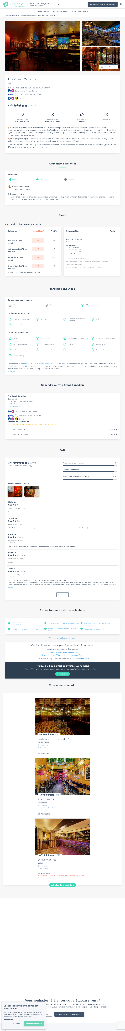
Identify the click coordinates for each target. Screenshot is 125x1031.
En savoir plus (8, 1019)
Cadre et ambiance (90, 469)
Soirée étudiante (101, 350)
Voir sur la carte (14, 406)
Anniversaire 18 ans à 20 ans (78, 338)
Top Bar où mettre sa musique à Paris (25, 629)
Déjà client (46, 1014)
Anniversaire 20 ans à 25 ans (105, 338)
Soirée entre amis (43, 11)
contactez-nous (82, 659)
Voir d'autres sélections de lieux (62, 638)
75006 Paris (12, 404)
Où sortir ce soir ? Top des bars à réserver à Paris (62, 655)
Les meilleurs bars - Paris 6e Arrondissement (63, 623)
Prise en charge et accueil (90, 463)
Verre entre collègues (60, 11)
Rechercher (62, 674)
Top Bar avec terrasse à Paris (94, 629)
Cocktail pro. (100, 344)
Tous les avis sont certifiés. (19, 466)
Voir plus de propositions (62, 885)
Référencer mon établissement (103, 4)
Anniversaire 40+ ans (48, 344)
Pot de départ (73, 350)
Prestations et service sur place (90, 476)
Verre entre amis (46, 350)
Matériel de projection (21, 319)
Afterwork (17, 338)
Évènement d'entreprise (80, 11)
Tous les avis (62, 595)
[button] (15, 491)
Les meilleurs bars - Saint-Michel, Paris (97, 623)
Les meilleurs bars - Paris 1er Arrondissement (21, 623)
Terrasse (44, 319)
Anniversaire (45, 338)
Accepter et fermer (34, 1024)
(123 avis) (32, 105)
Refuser (16, 1024)
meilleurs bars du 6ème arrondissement (41, 364)
